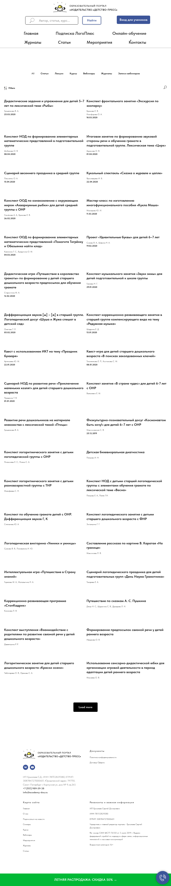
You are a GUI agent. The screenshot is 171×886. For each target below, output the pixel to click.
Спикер (26, 824)
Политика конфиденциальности (103, 757)
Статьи (64, 42)
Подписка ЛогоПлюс (75, 33)
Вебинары (27, 835)
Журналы (32, 42)
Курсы (25, 829)
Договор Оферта (97, 762)
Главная (31, 33)
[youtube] (32, 767)
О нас (25, 813)
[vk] (25, 767)
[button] (85, 880)
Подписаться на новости (34, 819)
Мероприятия (99, 42)
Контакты (137, 42)
